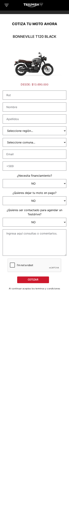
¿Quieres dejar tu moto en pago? (34, 193)
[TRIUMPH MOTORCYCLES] (34, 5)
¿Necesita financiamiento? (34, 175)
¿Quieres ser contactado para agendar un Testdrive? (34, 212)
